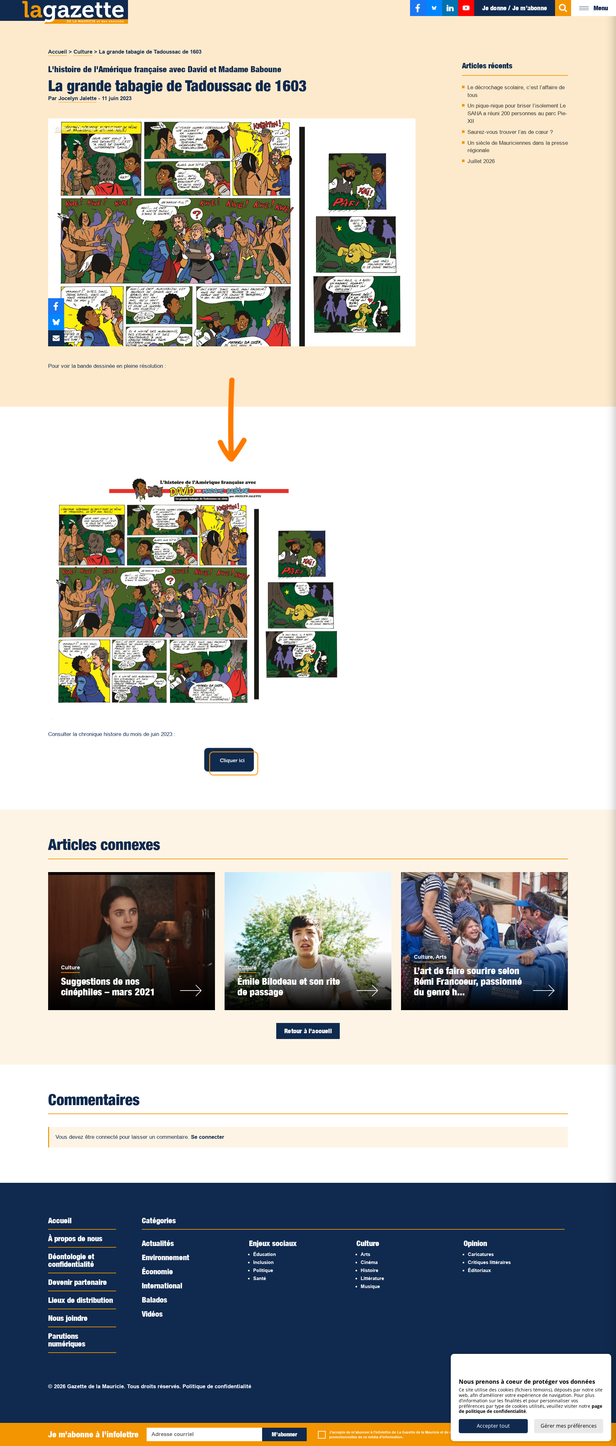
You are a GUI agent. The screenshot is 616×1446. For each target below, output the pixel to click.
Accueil (57, 52)
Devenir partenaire (77, 1281)
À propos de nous (75, 1238)
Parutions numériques (66, 1339)
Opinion (475, 1243)
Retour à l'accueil (308, 1031)
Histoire (369, 1270)
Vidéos (152, 1313)
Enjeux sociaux (273, 1243)
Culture (82, 52)
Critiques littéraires (489, 1262)
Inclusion (263, 1262)
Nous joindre (68, 1317)
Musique (370, 1286)
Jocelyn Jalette (77, 98)
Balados (154, 1299)
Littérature (372, 1278)
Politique (263, 1270)
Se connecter (207, 1137)
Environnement (165, 1257)
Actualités (158, 1243)
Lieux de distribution (80, 1299)
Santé (259, 1278)
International (162, 1285)
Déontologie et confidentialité (71, 1260)
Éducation (264, 1254)
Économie (157, 1271)
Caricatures (481, 1254)
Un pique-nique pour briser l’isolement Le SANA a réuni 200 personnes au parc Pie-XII (517, 113)
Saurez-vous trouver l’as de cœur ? (510, 132)
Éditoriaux (479, 1270)
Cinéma (369, 1262)
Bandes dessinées (100, 129)
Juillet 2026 (481, 161)
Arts (441, 957)
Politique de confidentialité (217, 1386)
